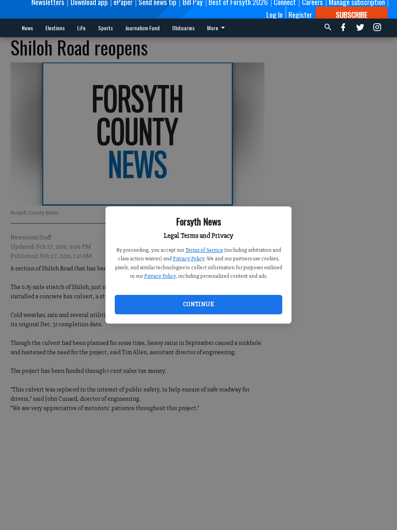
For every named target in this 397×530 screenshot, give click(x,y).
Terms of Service (204, 250)
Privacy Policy (188, 258)
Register (300, 14)
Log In (274, 14)
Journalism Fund (142, 28)
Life (81, 28)
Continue (198, 304)
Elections (55, 28)
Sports (105, 28)
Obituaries (183, 28)
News (27, 28)
